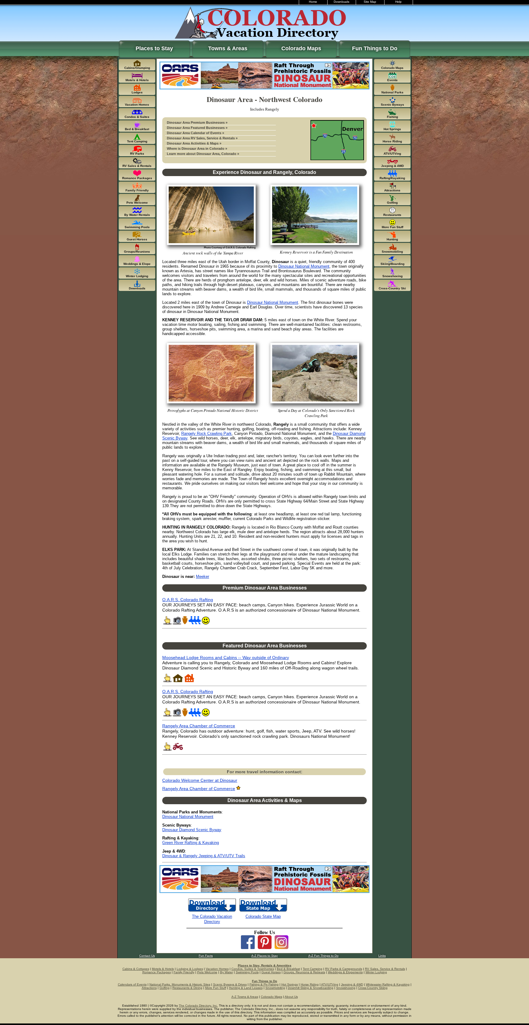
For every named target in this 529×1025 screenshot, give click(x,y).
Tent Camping (312, 968)
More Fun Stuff (215, 987)
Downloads (341, 1)
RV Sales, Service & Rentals (385, 968)
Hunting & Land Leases (246, 987)
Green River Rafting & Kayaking (190, 842)
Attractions (149, 987)
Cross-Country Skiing (373, 987)
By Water (226, 972)
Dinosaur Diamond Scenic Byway (191, 829)
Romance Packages (156, 972)
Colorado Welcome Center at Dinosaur (199, 780)
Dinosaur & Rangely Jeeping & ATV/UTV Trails (203, 856)
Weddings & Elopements (345, 972)
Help (398, 1)
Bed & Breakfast (288, 968)
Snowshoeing (345, 987)
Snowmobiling (275, 987)
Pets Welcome (207, 972)
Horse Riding (310, 984)
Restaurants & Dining (187, 987)
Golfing (164, 987)
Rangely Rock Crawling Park (206, 433)
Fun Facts (206, 955)
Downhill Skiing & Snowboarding (310, 987)
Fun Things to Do (374, 48)
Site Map (370, 1)
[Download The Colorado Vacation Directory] (212, 911)
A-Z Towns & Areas (244, 996)
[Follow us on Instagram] (281, 947)
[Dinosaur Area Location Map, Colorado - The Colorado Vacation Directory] (337, 158)
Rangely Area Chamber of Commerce (198, 726)
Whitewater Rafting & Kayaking (388, 984)
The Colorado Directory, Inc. (198, 1005)
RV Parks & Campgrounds (343, 968)
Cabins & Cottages (135, 968)
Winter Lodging (376, 972)
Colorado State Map (263, 916)
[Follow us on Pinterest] (264, 947)
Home (313, 1)
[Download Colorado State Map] (263, 911)
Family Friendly (184, 972)
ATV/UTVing (329, 984)
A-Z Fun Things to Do (323, 955)
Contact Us (147, 955)
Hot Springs (289, 984)
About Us (291, 996)
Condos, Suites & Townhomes (252, 968)
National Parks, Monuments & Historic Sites (179, 984)
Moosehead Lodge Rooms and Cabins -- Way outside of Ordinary (225, 657)
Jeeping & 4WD (352, 984)
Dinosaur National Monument (303, 266)
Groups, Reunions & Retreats (304, 972)
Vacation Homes (217, 968)
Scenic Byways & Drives (230, 984)
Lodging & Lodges (190, 968)
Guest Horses (271, 972)
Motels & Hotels (163, 968)
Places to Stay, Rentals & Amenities (264, 965)
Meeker (202, 576)
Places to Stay (154, 48)
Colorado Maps (301, 48)
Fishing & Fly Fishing (264, 984)
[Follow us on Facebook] (248, 947)
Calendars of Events (132, 984)
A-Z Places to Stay (264, 955)
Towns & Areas (227, 48)
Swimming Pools (247, 972)
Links (382, 955)
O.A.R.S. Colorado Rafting (187, 599)
